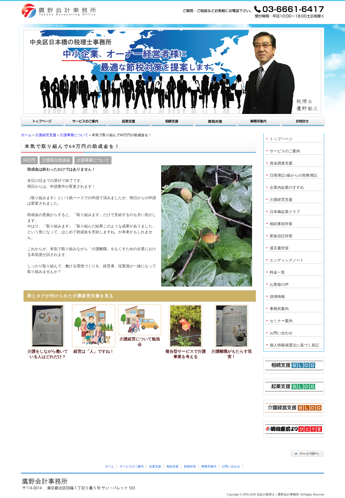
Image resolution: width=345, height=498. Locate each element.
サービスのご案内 (285, 151)
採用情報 (277, 297)
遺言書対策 (279, 248)
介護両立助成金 (56, 160)
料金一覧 (277, 272)
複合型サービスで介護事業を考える (185, 354)
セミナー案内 (281, 321)
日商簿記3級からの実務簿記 (293, 175)
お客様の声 (279, 284)
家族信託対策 (281, 236)
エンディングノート (287, 260)
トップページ (281, 139)
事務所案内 (279, 309)
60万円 (29, 160)
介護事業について (74, 135)
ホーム (26, 135)
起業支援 (155, 466)
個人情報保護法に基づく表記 (294, 345)
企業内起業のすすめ (287, 187)
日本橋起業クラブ (285, 212)
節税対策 (190, 466)
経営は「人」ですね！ (93, 351)
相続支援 (172, 466)
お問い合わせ (281, 333)
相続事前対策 (281, 224)
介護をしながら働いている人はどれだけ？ (48, 354)
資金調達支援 (281, 163)
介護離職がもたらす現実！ (231, 354)
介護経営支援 (45, 135)
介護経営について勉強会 (139, 341)
